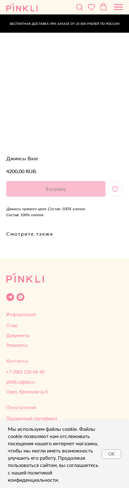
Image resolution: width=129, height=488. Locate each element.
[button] (79, 7)
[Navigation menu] (118, 7)
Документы (18, 335)
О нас (12, 325)
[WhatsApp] (20, 297)
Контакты (17, 361)
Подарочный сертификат (31, 418)
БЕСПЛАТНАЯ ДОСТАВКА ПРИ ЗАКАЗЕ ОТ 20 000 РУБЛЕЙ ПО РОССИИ (65, 23)
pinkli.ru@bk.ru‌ (20, 382)
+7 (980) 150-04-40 (25, 372)
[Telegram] (10, 297)
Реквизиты (17, 345)
